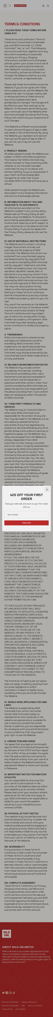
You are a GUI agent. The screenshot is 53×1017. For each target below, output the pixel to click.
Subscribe (26, 522)
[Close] (47, 489)
